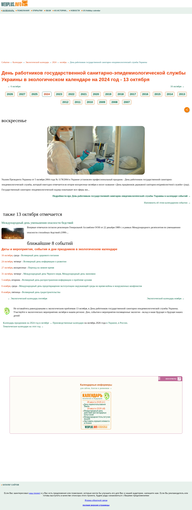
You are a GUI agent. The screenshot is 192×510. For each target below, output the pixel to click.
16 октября (7, 255)
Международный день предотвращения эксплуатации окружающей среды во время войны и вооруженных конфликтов (80, 286)
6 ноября (6, 286)
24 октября (7, 261)
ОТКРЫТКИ (37, 11)
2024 (54, 62)
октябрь (63, 62)
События (5, 62)
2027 (22, 94)
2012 (65, 102)
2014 (170, 94)
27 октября (7, 267)
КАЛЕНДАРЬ (8, 11)
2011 (78, 102)
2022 (71, 94)
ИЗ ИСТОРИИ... (61, 11)
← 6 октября (14, 86)
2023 (59, 94)
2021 (84, 94)
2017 (133, 94)
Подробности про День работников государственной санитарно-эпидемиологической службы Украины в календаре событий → (121, 196)
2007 (127, 102)
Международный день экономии (79, 274)
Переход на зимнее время (41, 267)
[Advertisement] (90, 38)
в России (122, 323)
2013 (182, 94)
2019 (108, 94)
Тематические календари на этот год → (23, 326)
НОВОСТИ (75, 11)
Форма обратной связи (96, 500)
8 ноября (6, 292)
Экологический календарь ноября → (165, 298)
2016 (145, 94)
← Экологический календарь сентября (27, 298)
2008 (114, 102)
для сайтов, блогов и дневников (96, 388)
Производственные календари (68, 323)
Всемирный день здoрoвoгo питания (40, 255)
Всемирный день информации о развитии (44, 261)
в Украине (111, 323)
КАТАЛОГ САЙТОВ (11, 485)
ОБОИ (48, 11)
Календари (17, 62)
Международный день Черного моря (42, 274)
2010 (90, 102)
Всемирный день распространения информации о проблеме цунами (57, 280)
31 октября (7, 274)
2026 (10, 94)
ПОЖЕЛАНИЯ (23, 11)
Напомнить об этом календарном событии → (167, 202)
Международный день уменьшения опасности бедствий (37, 222)
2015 (157, 94)
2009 (102, 102)
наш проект (34, 493)
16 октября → (177, 86)
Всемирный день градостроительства (41, 292)
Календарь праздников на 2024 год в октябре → (27, 323)
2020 (96, 94)
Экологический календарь (37, 62)
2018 (121, 94)
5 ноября (6, 280)
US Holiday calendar (91, 11)
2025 (35, 94)
